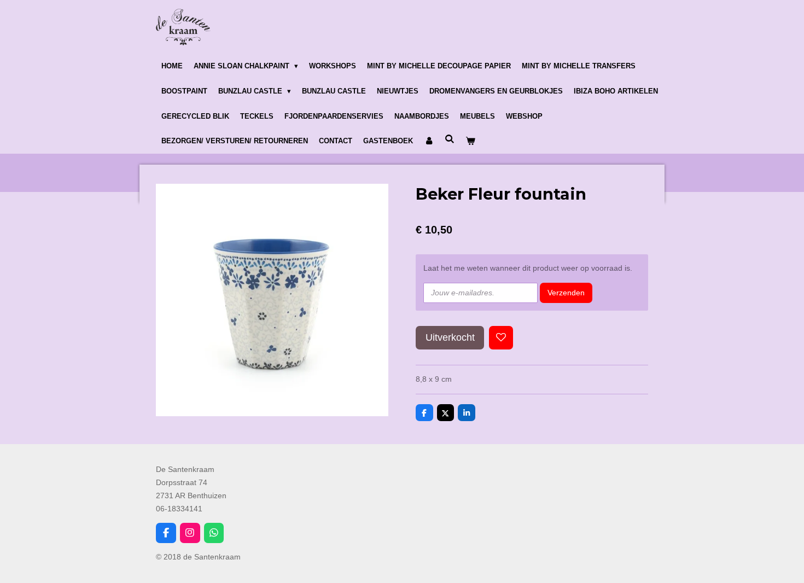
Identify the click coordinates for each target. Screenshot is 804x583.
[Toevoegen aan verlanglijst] (501, 338)
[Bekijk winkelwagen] (470, 141)
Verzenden (566, 292)
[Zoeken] (449, 139)
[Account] (428, 141)
